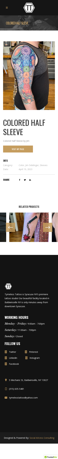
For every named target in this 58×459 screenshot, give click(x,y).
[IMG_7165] (29, 75)
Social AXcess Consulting (42, 437)
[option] (29, 227)
